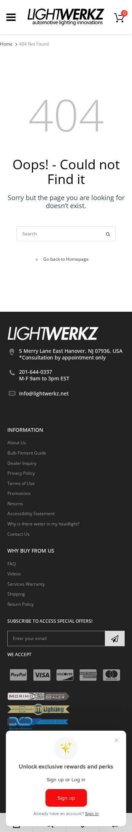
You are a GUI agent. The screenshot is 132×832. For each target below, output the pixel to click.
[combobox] (65, 233)
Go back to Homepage (66, 259)
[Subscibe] (115, 638)
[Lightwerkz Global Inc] (65, 17)
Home (6, 44)
